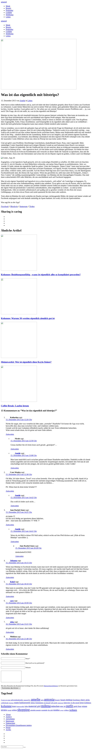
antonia (49, 699)
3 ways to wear (5, 700)
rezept (10, 710)
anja (42, 700)
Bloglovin (14, 206)
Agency (9, 717)
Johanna (13, 561)
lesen (14, 706)
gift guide (54, 703)
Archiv (8, 730)
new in (62, 706)
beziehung (76, 700)
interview (67, 703)
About (8, 715)
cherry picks (85, 700)
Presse (8, 728)
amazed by (27, 700)
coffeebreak (5, 703)
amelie (35, 699)
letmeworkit (20, 706)
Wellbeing (9, 15)
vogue (61, 710)
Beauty (8, 8)
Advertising (10, 719)
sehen (14, 710)
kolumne (6, 706)
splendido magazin (35, 710)
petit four (77, 706)
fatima (33, 703)
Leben (8, 17)
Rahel (12, 582)
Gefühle (9, 13)
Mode (8, 6)
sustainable (44, 710)
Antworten (10, 434)
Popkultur (9, 10)
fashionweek (24, 702)
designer (11, 703)
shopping (23, 709)
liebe (26, 706)
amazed (4, 2)
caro (12, 601)
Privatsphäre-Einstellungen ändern (19, 725)
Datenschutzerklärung (51, 686)
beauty (57, 700)
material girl (34, 706)
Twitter (32, 206)
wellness (66, 710)
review (4, 710)
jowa (82, 702)
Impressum (10, 721)
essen (16, 702)
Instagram (23, 206)
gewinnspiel (47, 703)
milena (46, 706)
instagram (60, 703)
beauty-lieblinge (66, 700)
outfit (69, 706)
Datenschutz (10, 723)
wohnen (73, 710)
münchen (55, 706)
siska (12, 622)
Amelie (22, 101)
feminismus (39, 703)
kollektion (87, 703)
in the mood (75, 703)
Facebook (5, 206)
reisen (84, 706)
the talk (50, 710)
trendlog (56, 710)
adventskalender (17, 700)
